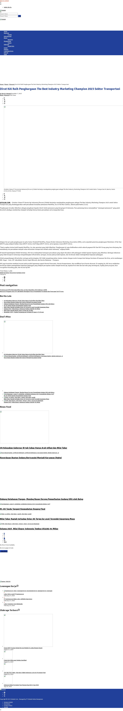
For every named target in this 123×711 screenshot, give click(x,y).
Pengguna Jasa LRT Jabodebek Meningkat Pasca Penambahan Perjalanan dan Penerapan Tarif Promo (32, 291)
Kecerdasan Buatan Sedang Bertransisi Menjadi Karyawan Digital (22, 302)
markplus (19, 273)
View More (4, 551)
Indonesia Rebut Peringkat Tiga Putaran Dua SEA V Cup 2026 (21, 685)
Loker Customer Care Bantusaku (13, 604)
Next (5, 542)
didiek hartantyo (4, 273)
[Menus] (0, 2)
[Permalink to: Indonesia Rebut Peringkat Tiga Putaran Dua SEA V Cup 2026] (8, 683)
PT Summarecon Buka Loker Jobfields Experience (18, 599)
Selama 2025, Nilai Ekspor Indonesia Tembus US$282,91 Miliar (22, 309)
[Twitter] (4, 279)
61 (4, 540)
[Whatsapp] (4, 103)
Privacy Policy (8, 705)
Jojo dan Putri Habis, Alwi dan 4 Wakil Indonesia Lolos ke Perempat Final (25, 672)
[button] (19, 16)
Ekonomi (6, 95)
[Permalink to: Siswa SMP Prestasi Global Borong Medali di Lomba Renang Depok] (28, 646)
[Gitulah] (3, 10)
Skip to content (4, 1)
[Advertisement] (35, 24)
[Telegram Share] (4, 102)
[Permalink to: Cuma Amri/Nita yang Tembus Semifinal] (8, 658)
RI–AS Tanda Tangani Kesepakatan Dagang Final (17, 305)
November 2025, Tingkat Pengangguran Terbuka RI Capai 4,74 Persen (24, 312)
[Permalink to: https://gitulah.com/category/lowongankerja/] (17, 586)
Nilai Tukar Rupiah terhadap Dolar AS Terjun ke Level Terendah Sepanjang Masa (26, 307)
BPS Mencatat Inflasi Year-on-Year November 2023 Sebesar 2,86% (23, 290)
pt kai (23, 273)
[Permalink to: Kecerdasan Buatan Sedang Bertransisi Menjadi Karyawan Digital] (33, 356)
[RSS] (4, 281)
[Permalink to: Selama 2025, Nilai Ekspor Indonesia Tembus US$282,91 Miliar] (23, 400)
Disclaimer (7, 704)
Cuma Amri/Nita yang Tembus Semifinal (15, 660)
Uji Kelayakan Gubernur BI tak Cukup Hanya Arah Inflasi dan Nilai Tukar (24, 300)
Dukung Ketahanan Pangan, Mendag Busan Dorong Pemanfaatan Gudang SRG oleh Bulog (29, 304)
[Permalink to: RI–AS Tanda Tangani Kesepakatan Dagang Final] (29, 394)
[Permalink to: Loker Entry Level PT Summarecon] (28, 591)
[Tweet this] (4, 100)
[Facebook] (4, 277)
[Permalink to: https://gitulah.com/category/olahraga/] (19, 610)
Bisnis (1, 95)
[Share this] (4, 98)
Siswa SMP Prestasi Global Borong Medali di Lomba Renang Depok (23, 648)
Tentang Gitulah (8, 702)
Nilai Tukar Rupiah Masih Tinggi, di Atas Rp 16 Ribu (18, 310)
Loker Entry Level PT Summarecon (14, 594)
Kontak (6, 707)
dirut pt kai (13, 273)
